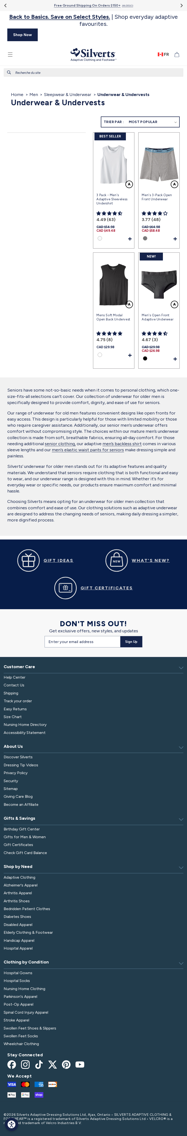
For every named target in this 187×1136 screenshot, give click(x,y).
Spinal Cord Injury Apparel (26, 1012)
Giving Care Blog (18, 796)
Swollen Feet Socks (21, 1036)
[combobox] (93, 72)
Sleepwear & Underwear (67, 94)
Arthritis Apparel (18, 893)
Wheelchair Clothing (21, 1043)
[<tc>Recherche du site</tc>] (9, 72)
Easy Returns (15, 709)
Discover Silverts (18, 757)
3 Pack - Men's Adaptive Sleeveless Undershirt (111, 199)
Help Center (14, 677)
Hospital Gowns (18, 973)
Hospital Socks (17, 980)
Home (17, 94)
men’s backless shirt (122, 443)
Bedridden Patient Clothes (27, 908)
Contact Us (14, 685)
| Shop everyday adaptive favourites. (93, 20)
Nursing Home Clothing (24, 988)
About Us (13, 746)
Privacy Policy (16, 772)
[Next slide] (181, 5)
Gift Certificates (18, 844)
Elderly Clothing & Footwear (28, 932)
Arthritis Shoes (17, 901)
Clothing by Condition (26, 962)
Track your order (18, 701)
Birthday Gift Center (22, 829)
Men (33, 94)
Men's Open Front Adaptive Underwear (157, 317)
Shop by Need (18, 866)
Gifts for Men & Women (25, 837)
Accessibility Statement (25, 732)
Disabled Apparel (18, 924)
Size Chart (13, 716)
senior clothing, (60, 443)
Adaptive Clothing (19, 877)
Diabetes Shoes (17, 916)
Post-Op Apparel (18, 1004)
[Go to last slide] (5, 5)
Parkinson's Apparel (20, 996)
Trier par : (114, 122)
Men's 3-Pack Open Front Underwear (157, 197)
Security (11, 781)
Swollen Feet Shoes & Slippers (30, 1028)
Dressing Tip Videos (21, 765)
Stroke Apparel (16, 1020)
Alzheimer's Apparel (20, 885)
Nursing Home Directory (25, 724)
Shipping (11, 693)
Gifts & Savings (19, 818)
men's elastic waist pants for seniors (88, 449)
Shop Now (22, 34)
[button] (10, 55)
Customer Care (19, 666)
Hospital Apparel (18, 948)
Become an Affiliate (21, 804)
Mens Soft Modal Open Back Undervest (113, 317)
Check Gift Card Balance (25, 852)
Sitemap (11, 788)
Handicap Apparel (19, 940)
